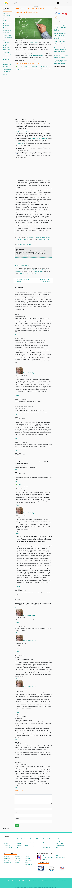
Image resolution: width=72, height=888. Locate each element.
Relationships (46, 845)
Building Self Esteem (59, 31)
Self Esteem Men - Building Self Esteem (7, 39)
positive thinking (34, 42)
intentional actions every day (36, 55)
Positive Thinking (7, 22)
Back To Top (6, 828)
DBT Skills (5, 13)
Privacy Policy (45, 880)
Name (16, 806)
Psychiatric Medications (7, 861)
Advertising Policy (62, 880)
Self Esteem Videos (7, 45)
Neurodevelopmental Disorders (35, 842)
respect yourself (20, 196)
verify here (45, 859)
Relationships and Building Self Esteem (7, 25)
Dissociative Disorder (22, 845)
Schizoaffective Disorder (60, 846)
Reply (16, 312)
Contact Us (21, 880)
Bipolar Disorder (21, 839)
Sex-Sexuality (59, 843)
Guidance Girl (19, 143)
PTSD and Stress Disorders (47, 842)
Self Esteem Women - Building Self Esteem (7, 49)
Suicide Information (28, 857)
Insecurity (5, 18)
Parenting (5, 20)
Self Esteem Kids (7, 35)
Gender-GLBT (34, 839)
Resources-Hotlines (18, 861)
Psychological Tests (28, 861)
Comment (17, 793)
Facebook (29, 241)
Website (17, 818)
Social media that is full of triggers (38, 138)
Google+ (34, 241)
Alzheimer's (7, 845)
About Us (14, 880)
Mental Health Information (18, 857)
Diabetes (19, 843)
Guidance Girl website (44, 239)
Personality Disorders (48, 839)
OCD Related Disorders (33, 845)
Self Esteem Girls (7, 30)
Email (16, 812)
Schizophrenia (46, 847)
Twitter (41, 241)
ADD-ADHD (7, 841)
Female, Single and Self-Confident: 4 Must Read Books (60, 27)
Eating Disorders (21, 848)
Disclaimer (53, 880)
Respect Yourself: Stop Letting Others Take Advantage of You (60, 35)
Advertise (29, 880)
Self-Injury (58, 841)
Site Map (8, 880)
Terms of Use (36, 880)
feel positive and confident (24, 244)
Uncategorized (6, 57)
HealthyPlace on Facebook (40, 142)
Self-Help (58, 839)
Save (16, 825)
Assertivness (6, 62)
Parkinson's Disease (35, 849)
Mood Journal (28, 864)
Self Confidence (7, 29)
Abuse (6, 839)
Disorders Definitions (7, 857)
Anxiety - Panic (8, 848)
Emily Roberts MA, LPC (29, 16)
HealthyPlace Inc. (24, 887)
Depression (20, 841)
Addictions (7, 843)
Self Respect (6, 52)
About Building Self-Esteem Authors (6, 73)
